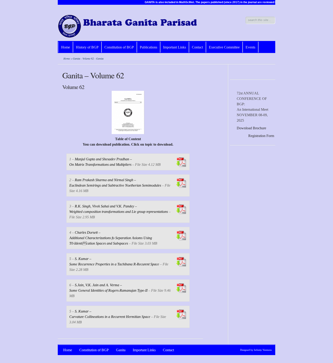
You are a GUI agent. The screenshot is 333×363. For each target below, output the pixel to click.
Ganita (120, 350)
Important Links (174, 47)
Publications (148, 47)
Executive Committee (224, 47)
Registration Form (261, 136)
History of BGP (87, 47)
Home (65, 47)
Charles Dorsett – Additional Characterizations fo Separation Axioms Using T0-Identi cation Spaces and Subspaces (110, 238)
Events (250, 47)
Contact (197, 47)
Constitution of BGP (119, 47)
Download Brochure (251, 128)
